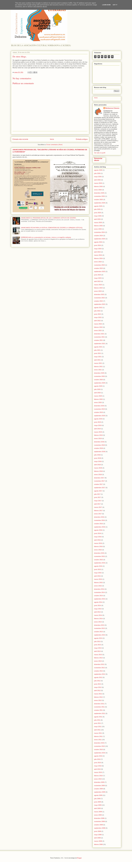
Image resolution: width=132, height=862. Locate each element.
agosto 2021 (98, 347)
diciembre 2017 (99, 478)
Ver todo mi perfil (99, 153)
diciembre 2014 (99, 589)
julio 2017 (97, 494)
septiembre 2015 (99, 563)
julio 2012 (97, 681)
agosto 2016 (98, 530)
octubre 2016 (98, 523)
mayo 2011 (97, 726)
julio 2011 (97, 720)
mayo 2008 (97, 834)
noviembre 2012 (99, 667)
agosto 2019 (98, 419)
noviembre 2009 (99, 785)
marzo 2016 (98, 543)
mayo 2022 (97, 317)
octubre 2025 (98, 199)
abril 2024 (97, 252)
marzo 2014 (98, 615)
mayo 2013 (97, 648)
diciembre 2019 (99, 406)
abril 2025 (97, 219)
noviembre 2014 (99, 592)
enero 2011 (98, 739)
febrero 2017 (98, 510)
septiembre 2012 (99, 674)
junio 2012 (97, 684)
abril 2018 (97, 464)
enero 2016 (98, 550)
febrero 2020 (98, 399)
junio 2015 (97, 569)
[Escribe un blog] (30, 72)
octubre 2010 (98, 749)
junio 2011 (97, 723)
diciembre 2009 (99, 782)
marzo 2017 (98, 507)
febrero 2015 (98, 582)
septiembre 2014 (99, 599)
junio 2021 (97, 353)
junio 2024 (97, 245)
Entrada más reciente (20, 139)
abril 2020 (97, 392)
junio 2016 (97, 533)
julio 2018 (97, 455)
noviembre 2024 (99, 232)
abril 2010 (97, 769)
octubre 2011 (98, 710)
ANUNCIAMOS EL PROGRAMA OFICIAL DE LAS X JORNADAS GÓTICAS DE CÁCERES (48, 218)
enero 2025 (98, 229)
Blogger (79, 858)
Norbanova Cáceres (112, 108)
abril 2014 (97, 612)
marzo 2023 (98, 284)
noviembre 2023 (99, 265)
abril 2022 (97, 320)
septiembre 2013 (99, 635)
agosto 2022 (98, 307)
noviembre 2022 (99, 298)
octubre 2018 (98, 448)
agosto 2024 (98, 242)
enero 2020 (98, 402)
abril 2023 (97, 281)
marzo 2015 (98, 579)
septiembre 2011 (99, 713)
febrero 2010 (98, 775)
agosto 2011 (98, 717)
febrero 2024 (98, 258)
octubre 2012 (98, 671)
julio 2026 (97, 173)
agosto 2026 (98, 170)
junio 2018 (97, 458)
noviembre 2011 (99, 707)
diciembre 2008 (99, 818)
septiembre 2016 (99, 527)
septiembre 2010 (99, 753)
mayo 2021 (97, 356)
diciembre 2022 (99, 294)
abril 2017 (97, 504)
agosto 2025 (98, 206)
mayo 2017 (97, 500)
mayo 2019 (97, 425)
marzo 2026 (98, 183)
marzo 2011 (98, 733)
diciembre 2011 (99, 703)
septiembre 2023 (99, 271)
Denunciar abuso (98, 159)
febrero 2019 (98, 435)
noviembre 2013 (99, 628)
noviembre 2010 (99, 746)
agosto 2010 (98, 756)
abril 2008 (97, 838)
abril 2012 (97, 690)
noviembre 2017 (99, 481)
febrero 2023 (98, 288)
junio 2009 (97, 802)
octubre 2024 (98, 235)
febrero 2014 (98, 618)
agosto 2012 (98, 677)
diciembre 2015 (99, 553)
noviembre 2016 (99, 520)
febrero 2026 (98, 186)
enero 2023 (98, 291)
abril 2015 (97, 576)
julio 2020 (97, 389)
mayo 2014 (97, 609)
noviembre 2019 (99, 409)
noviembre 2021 (99, 337)
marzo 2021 (98, 363)
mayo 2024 (97, 248)
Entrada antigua (82, 139)
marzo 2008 (98, 841)
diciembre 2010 (99, 743)
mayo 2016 (97, 537)
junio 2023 (97, 275)
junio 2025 (97, 212)
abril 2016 (97, 540)
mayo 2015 (97, 573)
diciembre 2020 (99, 373)
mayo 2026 (97, 176)
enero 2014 (98, 622)
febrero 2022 (98, 327)
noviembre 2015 (99, 556)
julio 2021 (97, 350)
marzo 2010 (98, 772)
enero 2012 (98, 700)
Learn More (106, 5)
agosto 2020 (98, 386)
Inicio (52, 139)
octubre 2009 (98, 789)
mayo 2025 (97, 216)
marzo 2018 (98, 468)
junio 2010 (97, 762)
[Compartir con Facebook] (34, 72)
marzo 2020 (98, 396)
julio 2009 (97, 798)
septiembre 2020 (99, 383)
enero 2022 (98, 330)
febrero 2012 (98, 697)
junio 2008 (97, 831)
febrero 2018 (98, 471)
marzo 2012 (98, 694)
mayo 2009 (97, 805)
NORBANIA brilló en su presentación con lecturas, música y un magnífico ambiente (46, 237)
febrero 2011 (98, 736)
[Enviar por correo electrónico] (29, 72)
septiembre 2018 (99, 451)
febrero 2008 (98, 844)
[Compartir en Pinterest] (36, 72)
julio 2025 (97, 209)
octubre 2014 (98, 595)
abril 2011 (97, 730)
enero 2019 (98, 438)
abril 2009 (97, 808)
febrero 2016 (98, 546)
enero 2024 (98, 262)
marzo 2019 (98, 432)
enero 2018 (98, 474)
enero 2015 (98, 586)
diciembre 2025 (99, 193)
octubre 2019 (98, 412)
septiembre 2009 (99, 792)
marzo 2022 (98, 324)
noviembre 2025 (99, 196)
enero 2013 (98, 661)
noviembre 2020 (99, 376)
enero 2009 (98, 815)
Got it (115, 5)
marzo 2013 (98, 654)
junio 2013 (97, 644)
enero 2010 (98, 779)
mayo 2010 (97, 766)
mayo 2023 (97, 278)
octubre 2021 (98, 340)
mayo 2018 (97, 461)
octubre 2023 (98, 268)
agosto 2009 (98, 795)
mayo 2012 (97, 687)
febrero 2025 (98, 225)
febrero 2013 (98, 658)
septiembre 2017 (99, 487)
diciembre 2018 (99, 442)
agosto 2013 (98, 638)
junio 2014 (97, 605)
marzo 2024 (98, 255)
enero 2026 (98, 190)
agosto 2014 (98, 602)
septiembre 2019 (99, 415)
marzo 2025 (98, 222)
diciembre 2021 (99, 334)
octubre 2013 (98, 631)
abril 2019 (97, 429)
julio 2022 (97, 311)
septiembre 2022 (99, 304)
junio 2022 (97, 314)
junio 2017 (97, 497)
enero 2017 (98, 514)
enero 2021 (98, 370)
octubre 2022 (98, 301)
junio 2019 (97, 422)
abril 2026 (97, 180)
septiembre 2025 (99, 203)
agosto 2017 (98, 491)
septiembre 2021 (99, 343)
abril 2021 (97, 360)
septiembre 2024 (99, 239)
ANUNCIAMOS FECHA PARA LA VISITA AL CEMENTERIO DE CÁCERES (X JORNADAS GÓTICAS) (51, 227)
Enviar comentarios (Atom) (54, 144)
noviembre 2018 (99, 445)
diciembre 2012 (99, 664)
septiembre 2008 (99, 828)
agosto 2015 (98, 566)
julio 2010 (97, 759)
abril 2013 (97, 651)
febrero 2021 (98, 366)
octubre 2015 (98, 559)
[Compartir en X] (32, 72)
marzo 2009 (98, 811)
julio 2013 (97, 641)
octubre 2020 (98, 379)
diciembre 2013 (99, 625)
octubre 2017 (98, 484)
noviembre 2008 (99, 821)
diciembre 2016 (99, 517)
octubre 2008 (98, 825)
